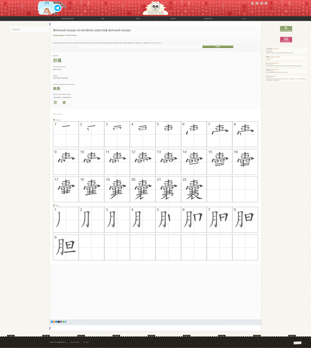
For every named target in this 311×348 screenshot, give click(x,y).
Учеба (102, 18)
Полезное (173, 18)
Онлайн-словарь (58, 35)
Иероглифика (273, 76)
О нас (243, 18)
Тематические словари (273, 63)
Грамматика (276, 48)
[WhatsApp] (63, 322)
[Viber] (61, 322)
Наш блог (86, 342)
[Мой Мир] (56, 322)
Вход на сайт (16, 29)
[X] (59, 322)
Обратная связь (74, 342)
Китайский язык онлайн (67, 18)
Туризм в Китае (208, 18)
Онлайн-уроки (275, 69)
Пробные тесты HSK (275, 56)
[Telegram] (65, 322)
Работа (138, 18)
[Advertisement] (25, 54)
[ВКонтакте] (52, 322)
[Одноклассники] (54, 322)
